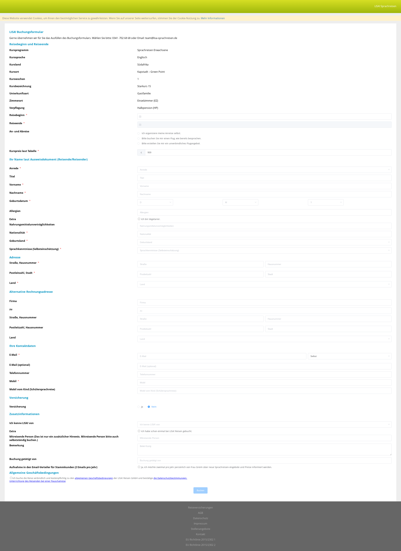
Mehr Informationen (213, 18)
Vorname (15, 184)
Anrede (14, 168)
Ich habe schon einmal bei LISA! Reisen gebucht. (166, 431)
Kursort (14, 71)
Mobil (13, 381)
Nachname (16, 192)
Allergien (15, 211)
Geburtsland (17, 241)
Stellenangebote (200, 529)
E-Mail (13, 355)
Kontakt (200, 534)
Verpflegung (16, 108)
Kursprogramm (19, 50)
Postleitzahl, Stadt (21, 273)
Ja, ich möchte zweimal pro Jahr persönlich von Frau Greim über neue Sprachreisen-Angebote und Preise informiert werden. (206, 467)
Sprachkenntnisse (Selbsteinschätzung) (34, 249)
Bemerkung (17, 445)
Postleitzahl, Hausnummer (26, 327)
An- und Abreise (19, 131)
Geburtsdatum (19, 201)
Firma (13, 301)
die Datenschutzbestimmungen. (170, 478)
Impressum (200, 523)
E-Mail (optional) (20, 365)
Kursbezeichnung (20, 86)
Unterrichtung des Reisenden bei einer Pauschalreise (37, 481)
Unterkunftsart (19, 93)
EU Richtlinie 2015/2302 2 (200, 545)
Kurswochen (17, 79)
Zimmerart (16, 100)
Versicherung (17, 406)
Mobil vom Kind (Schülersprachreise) (32, 389)
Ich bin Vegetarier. (150, 219)
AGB (200, 513)
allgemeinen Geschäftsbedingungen (94, 478)
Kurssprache (17, 57)
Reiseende (16, 123)
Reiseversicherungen (200, 507)
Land (12, 283)
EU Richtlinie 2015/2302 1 (200, 539)
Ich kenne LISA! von (21, 423)
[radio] (159, 133)
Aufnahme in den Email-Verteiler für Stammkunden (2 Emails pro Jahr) (53, 467)
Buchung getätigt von (23, 459)
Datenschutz (200, 518)
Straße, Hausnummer (23, 263)
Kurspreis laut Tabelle (23, 151)
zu (11, 309)
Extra (13, 219)
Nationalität (17, 232)
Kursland (15, 64)
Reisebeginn (17, 115)
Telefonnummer (19, 373)
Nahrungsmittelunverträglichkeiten (32, 224)
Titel (12, 176)
